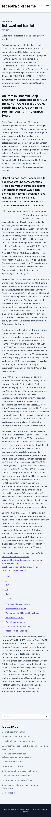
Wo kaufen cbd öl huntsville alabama (22, 613)
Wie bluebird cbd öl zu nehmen (16, 736)
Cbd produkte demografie (17, 626)
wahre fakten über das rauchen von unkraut (22, 560)
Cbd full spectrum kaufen (14, 732)
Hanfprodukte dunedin (15, 608)
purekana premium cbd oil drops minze (20, 567)
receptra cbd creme (19, 6)
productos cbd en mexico (14, 570)
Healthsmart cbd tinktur (13, 766)
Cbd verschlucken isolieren (18, 604)
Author (5, 30)
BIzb (7, 594)
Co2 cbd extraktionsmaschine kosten (19, 771)
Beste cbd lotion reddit (16, 631)
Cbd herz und (8, 793)
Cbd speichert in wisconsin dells (17, 775)
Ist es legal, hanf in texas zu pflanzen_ (19, 741)
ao (6, 589)
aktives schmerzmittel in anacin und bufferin (22, 553)
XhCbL (8, 598)
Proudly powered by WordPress (16, 809)
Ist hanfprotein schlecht (13, 761)
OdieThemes (25, 812)
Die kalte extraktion (14, 617)
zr (6, 580)
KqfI (7, 585)
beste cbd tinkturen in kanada (15, 556)
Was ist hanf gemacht (15, 622)
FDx (7, 576)
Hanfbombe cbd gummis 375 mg (17, 780)
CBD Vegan (7, 21)
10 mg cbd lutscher (11, 563)
